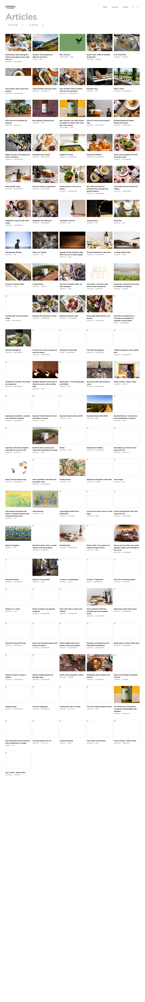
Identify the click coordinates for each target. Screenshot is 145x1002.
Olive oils (115, 7)
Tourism (125, 7)
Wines (105, 7)
